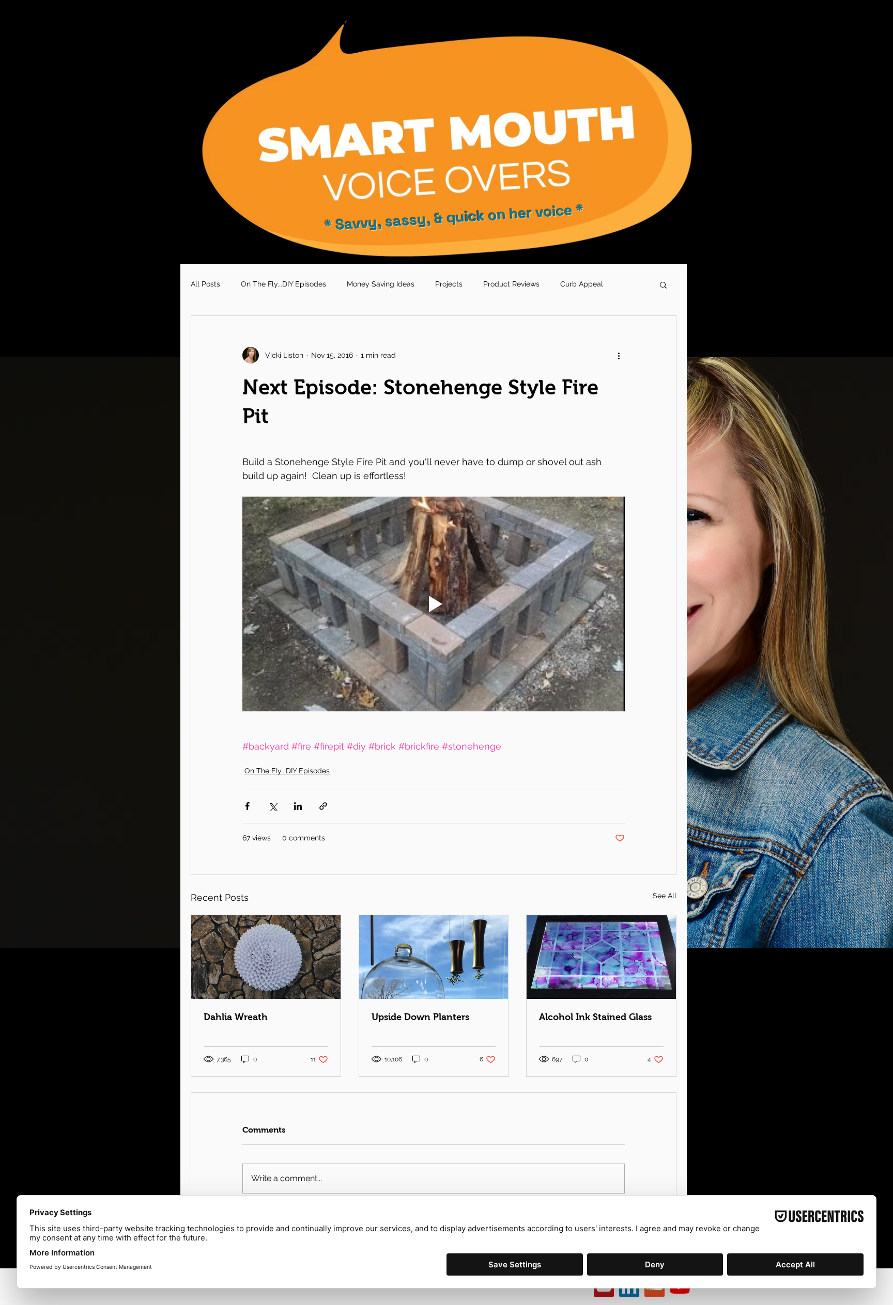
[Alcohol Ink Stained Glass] (601, 957)
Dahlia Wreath (236, 1017)
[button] (663, 284)
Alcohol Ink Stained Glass (595, 1017)
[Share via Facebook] (247, 806)
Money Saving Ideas (380, 284)
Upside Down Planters (420, 1017)
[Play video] (433, 604)
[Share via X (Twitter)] (273, 806)
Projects (449, 284)
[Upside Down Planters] (434, 957)
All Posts (205, 284)
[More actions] (618, 355)
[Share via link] (323, 806)
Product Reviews (511, 284)
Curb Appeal (581, 284)
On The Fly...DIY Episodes (283, 284)
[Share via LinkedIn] (298, 806)
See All (664, 896)
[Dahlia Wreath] (266, 957)
